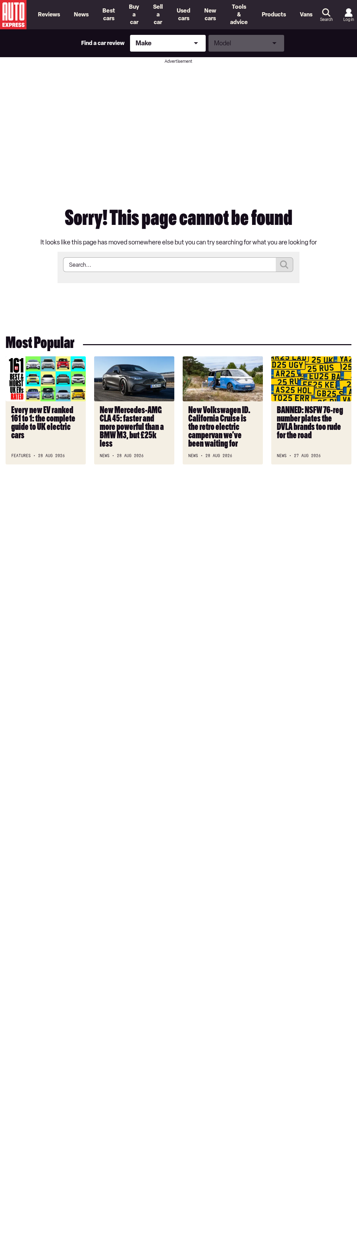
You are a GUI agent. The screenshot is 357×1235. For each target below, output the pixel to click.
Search (326, 19)
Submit (284, 264)
